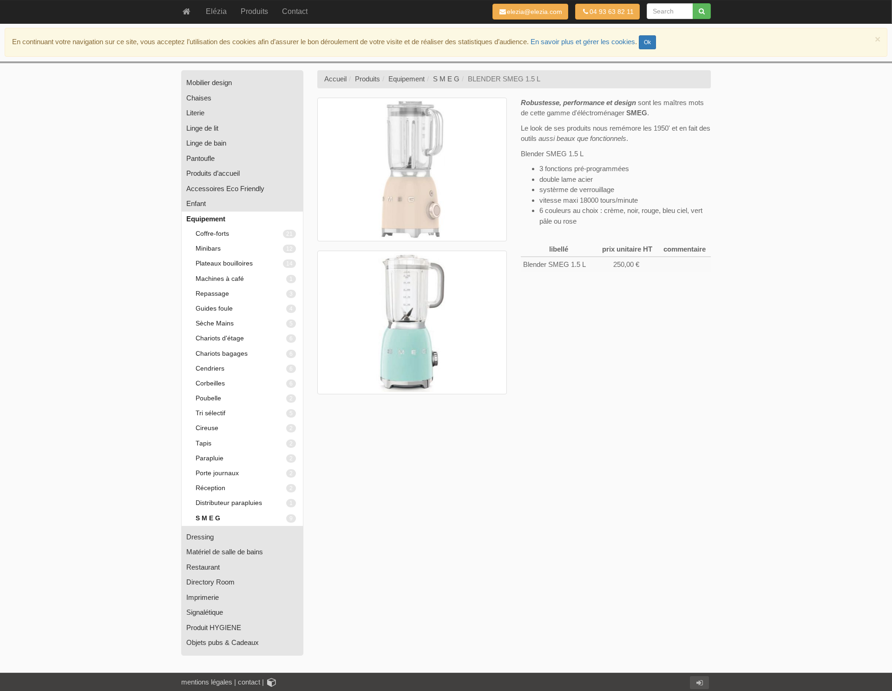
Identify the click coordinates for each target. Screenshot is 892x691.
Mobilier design (209, 82)
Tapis (244, 443)
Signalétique (204, 612)
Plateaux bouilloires (244, 263)
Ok (647, 42)
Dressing (200, 537)
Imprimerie (202, 597)
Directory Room (210, 582)
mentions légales (206, 682)
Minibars (244, 248)
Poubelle (244, 398)
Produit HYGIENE (213, 627)
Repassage (244, 293)
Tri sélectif (244, 413)
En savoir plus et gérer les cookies (583, 42)
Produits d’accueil (213, 173)
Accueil (335, 79)
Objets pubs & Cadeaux (222, 642)
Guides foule (244, 308)
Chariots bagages (244, 353)
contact (249, 682)
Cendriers (244, 368)
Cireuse (244, 428)
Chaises (198, 98)
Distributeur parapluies (244, 502)
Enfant (196, 203)
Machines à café (244, 278)
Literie (195, 113)
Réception (244, 488)
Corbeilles (244, 383)
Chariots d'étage (244, 338)
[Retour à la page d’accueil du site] (186, 11)
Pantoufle (200, 158)
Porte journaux (244, 473)
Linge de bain (206, 143)
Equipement (205, 219)
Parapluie (244, 458)
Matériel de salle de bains (224, 552)
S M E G (244, 518)
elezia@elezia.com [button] (534, 11)
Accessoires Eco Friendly (225, 189)
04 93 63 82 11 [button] (612, 11)
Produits (367, 79)
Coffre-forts (244, 233)
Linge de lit (202, 128)
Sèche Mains (244, 323)
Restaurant (203, 567)
